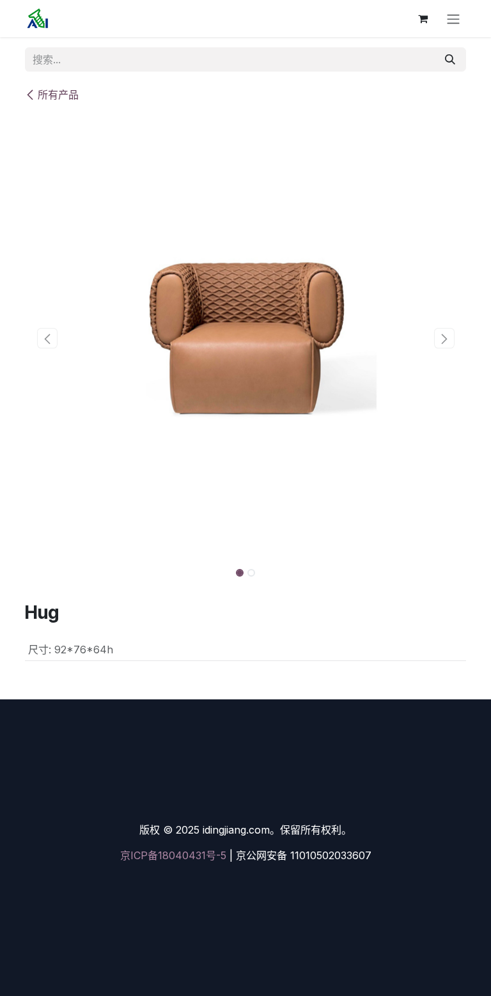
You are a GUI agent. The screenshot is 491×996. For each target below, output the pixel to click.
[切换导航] (453, 18)
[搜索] (450, 59)
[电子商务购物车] (422, 18)
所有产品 (58, 94)
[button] (47, 338)
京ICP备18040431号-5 (173, 855)
